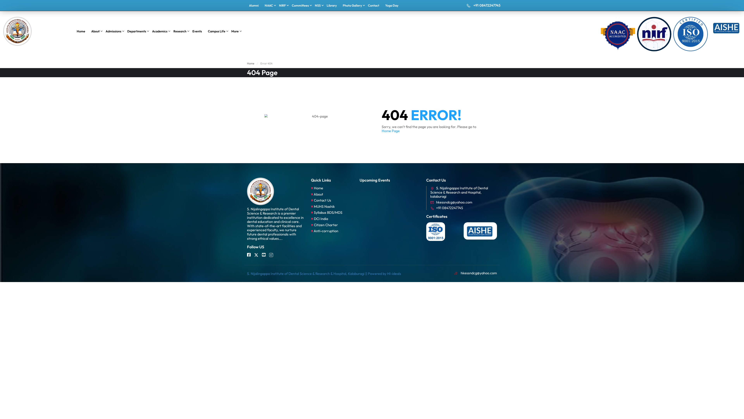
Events (197, 31)
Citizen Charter (326, 225)
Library (332, 5)
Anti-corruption (326, 231)
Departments (136, 31)
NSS (318, 5)
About (95, 31)
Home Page (391, 131)
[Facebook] (249, 255)
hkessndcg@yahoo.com (454, 202)
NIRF (282, 5)
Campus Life (216, 31)
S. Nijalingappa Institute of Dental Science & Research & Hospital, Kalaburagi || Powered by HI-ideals (324, 273)
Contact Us (322, 200)
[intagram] (271, 255)
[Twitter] (256, 255)
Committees (300, 5)
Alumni (254, 5)
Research (179, 31)
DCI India (321, 218)
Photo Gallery (352, 5)
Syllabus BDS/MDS (328, 212)
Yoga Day (391, 5)
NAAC (269, 5)
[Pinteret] (263, 255)
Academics (159, 31)
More (235, 31)
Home (81, 31)
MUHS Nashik (324, 206)
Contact (373, 5)
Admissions (113, 31)
